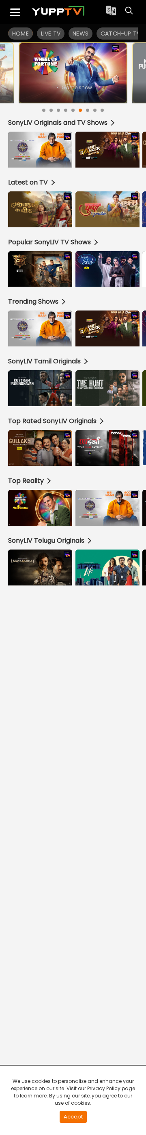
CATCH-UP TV (120, 33)
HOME (20, 33)
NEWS (80, 33)
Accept (73, 1116)
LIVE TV (50, 33)
